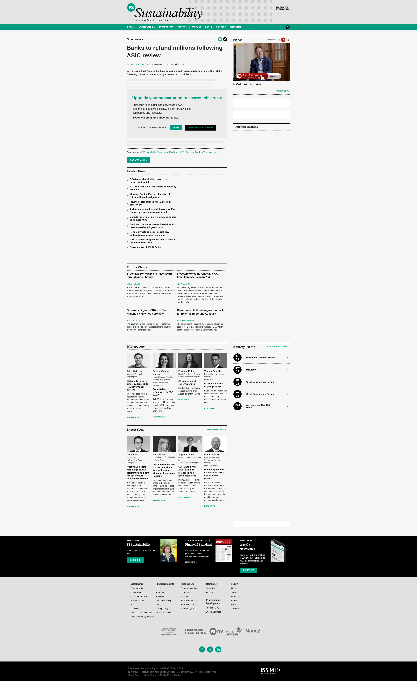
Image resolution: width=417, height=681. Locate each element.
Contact (221, 27)
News (130, 27)
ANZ (182, 152)
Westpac (213, 152)
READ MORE (132, 417)
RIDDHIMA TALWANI (135, 320)
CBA (204, 152)
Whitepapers (146, 27)
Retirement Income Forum (260, 357)
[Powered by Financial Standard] (283, 8)
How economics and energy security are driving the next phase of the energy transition (164, 470)
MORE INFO (190, 562)
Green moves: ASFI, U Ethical (146, 247)
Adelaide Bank (154, 152)
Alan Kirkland (171, 152)
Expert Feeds (166, 27)
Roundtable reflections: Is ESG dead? (163, 392)
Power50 (251, 369)
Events (181, 27)
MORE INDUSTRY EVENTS (277, 347)
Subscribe (235, 27)
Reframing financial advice (254, 84)
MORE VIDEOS (282, 91)
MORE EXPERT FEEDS (216, 429)
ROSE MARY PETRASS (140, 64)
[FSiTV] (285, 39)
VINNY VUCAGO (133, 284)
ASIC (142, 152)
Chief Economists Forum (260, 382)
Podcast (196, 27)
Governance (135, 39)
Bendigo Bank (193, 152)
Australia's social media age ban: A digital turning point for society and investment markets (138, 472)
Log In (208, 27)
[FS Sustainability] (164, 12)
